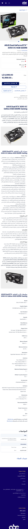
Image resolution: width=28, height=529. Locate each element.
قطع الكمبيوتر (22, 10)
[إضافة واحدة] (21, 83)
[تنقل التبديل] (9, 3)
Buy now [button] (13, 86)
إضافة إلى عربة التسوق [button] (9, 83)
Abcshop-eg (10, 419)
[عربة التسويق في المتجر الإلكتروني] (5, 3)
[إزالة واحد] (25, 83)
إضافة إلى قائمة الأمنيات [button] (19, 90)
